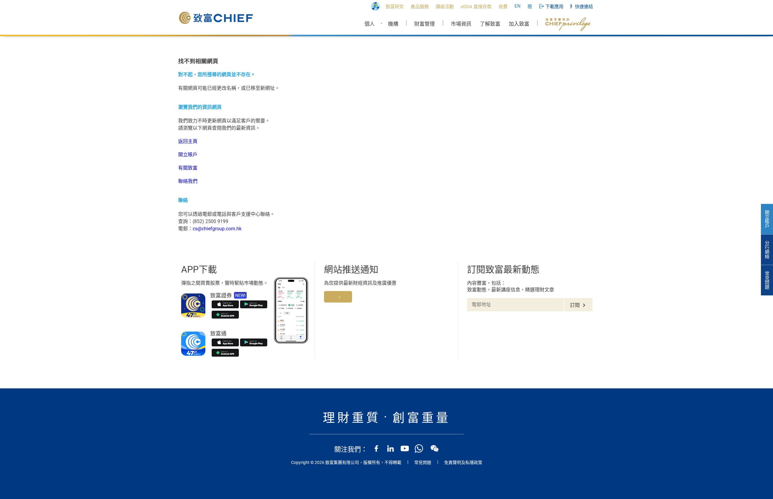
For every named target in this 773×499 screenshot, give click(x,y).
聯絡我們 (187, 181)
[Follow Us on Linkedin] (390, 448)
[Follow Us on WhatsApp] (419, 448)
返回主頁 (187, 141)
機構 (393, 24)
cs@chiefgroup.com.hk (217, 229)
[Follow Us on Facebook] (376, 448)
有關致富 (187, 168)
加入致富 (519, 24)
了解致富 (490, 24)
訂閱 (575, 305)
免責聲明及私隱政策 (463, 462)
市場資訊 (461, 24)
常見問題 (422, 462)
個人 (369, 24)
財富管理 (424, 24)
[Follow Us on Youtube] (404, 448)
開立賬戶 (187, 154)
